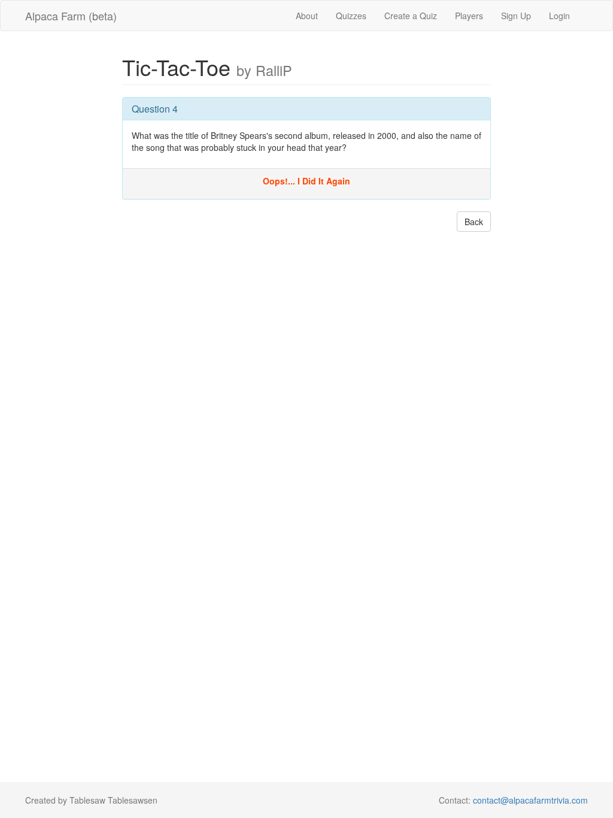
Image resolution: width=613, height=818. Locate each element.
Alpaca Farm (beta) (71, 15)
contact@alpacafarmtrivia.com (530, 800)
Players (469, 16)
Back (474, 222)
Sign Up (516, 16)
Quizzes (351, 16)
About (307, 16)
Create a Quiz (410, 16)
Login (559, 16)
